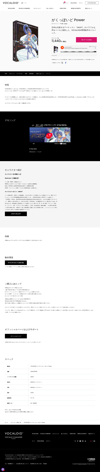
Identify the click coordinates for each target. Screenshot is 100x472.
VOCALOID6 (35, 433)
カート (66, 3)
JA (91, 441)
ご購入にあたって (40, 73)
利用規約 (45, 463)
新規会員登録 (74, 3)
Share (65, 62)
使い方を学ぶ (64, 433)
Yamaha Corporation (82, 463)
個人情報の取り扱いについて (22, 463)
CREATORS (72, 433)
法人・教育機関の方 (9, 463)
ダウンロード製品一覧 (16, 422)
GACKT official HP (16, 213)
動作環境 (31, 73)
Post (62, 62)
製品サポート (92, 433)
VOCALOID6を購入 (91, 3)
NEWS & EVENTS (82, 433)
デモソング (11, 73)
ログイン (81, 3)
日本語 (65, 23)
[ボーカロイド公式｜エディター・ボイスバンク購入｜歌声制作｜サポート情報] (14, 434)
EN (25, 3)
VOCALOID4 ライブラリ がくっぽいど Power (34, 422)
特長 (6, 73)
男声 (62, 23)
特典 (26, 73)
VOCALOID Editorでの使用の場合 (16, 262)
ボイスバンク (55, 433)
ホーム (6, 422)
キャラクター (20, 73)
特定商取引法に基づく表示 (36, 463)
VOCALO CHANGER (45, 433)
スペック (48, 73)
